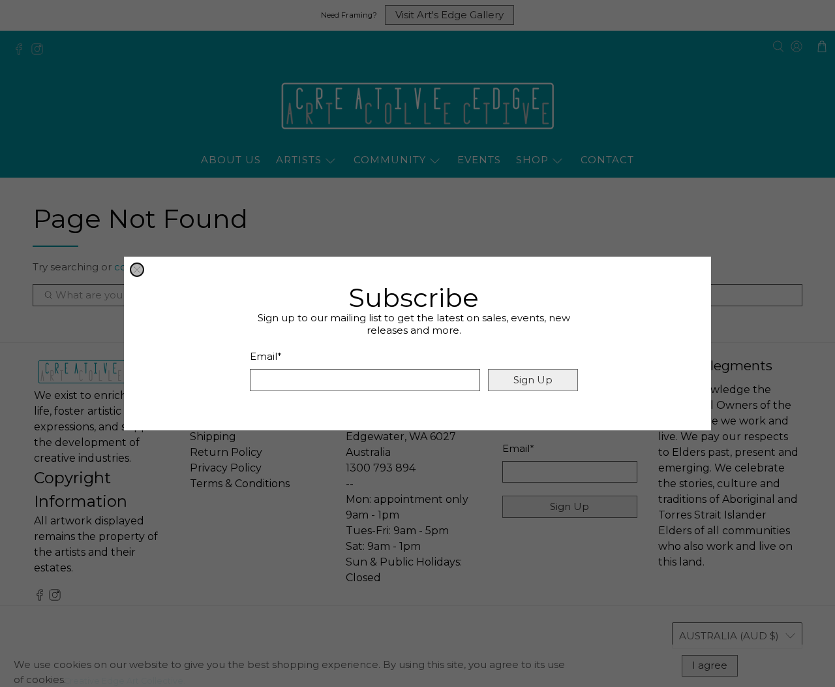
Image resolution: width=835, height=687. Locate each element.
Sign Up (533, 380)
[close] (137, 269)
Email (266, 356)
